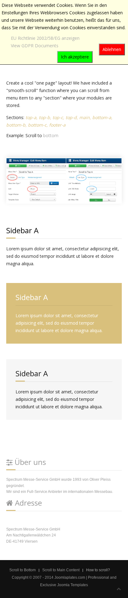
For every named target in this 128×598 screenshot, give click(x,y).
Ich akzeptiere (75, 57)
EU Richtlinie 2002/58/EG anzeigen (45, 38)
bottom (50, 135)
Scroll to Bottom (22, 570)
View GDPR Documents (34, 46)
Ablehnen (112, 49)
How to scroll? (98, 570)
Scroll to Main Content (61, 570)
